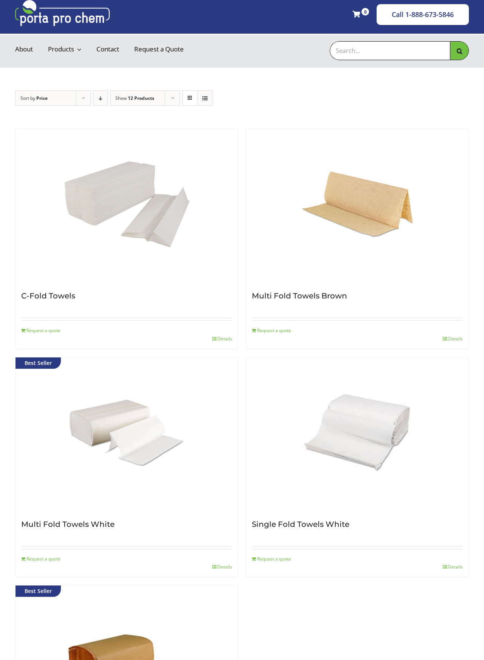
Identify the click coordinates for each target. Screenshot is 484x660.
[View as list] (204, 98)
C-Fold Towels (48, 295)
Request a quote (43, 330)
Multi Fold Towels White (68, 524)
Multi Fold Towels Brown (299, 295)
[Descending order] (100, 98)
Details (224, 338)
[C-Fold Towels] (127, 204)
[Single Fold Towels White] (357, 433)
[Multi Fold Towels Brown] (357, 204)
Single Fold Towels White (300, 524)
